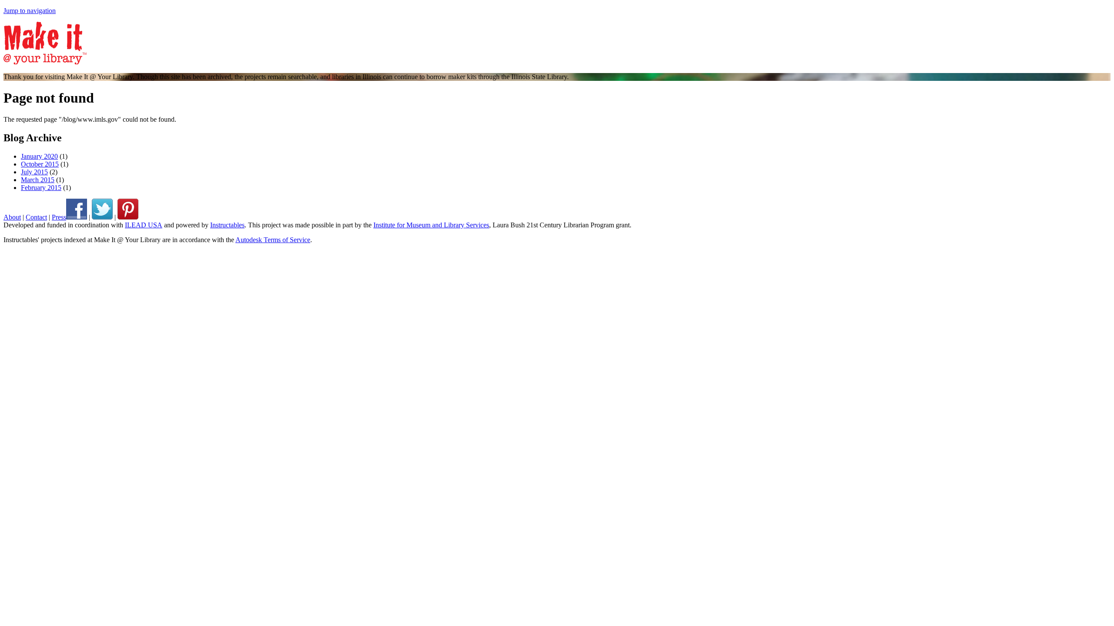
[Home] (45, 62)
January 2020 (39, 156)
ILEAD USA (143, 225)
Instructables (227, 225)
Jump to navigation (29, 10)
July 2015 (34, 172)
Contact (36, 217)
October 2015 (40, 164)
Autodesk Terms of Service (272, 239)
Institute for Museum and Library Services (431, 225)
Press (59, 217)
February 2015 (41, 187)
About (12, 217)
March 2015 (37, 179)
